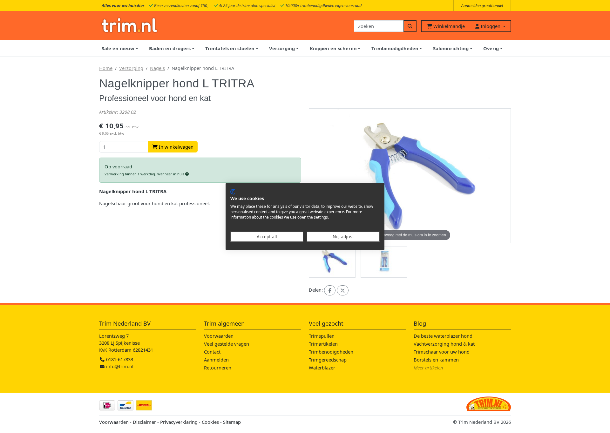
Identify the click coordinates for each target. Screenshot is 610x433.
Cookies (210, 422)
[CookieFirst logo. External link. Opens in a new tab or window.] (232, 191)
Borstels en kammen (436, 359)
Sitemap (232, 422)
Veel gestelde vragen (226, 344)
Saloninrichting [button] (451, 48)
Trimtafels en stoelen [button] (229, 48)
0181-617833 (119, 359)
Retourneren (217, 367)
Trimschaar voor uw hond (442, 351)
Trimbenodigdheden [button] (394, 48)
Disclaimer (144, 422)
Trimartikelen (323, 344)
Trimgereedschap (328, 359)
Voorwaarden (219, 336)
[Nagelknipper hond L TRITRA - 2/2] (384, 262)
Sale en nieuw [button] (118, 48)
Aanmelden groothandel (482, 5)
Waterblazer (322, 367)
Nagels (157, 68)
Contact (212, 351)
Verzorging (131, 68)
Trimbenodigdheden (331, 351)
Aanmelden (216, 359)
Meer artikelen (428, 367)
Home (105, 68)
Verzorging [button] (282, 48)
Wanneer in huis (171, 174)
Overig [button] (491, 48)
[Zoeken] (410, 26)
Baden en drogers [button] (170, 48)
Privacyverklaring (179, 422)
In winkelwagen (175, 147)
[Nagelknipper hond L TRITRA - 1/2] (332, 262)
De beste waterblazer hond (443, 336)
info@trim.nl (119, 366)
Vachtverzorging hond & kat (444, 344)
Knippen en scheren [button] (333, 48)
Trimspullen (322, 336)
